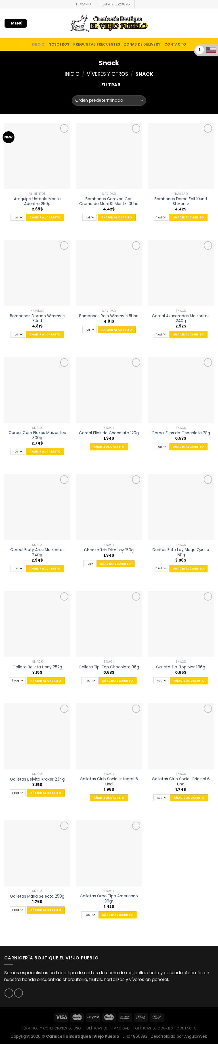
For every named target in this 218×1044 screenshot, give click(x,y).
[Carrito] (211, 23)
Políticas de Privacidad (107, 1028)
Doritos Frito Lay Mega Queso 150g (180, 552)
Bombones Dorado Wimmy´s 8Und (37, 319)
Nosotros (59, 44)
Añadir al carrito (45, 217)
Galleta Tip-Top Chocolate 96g (109, 667)
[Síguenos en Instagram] (144, 4)
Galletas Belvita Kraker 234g (37, 779)
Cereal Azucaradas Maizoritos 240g (180, 319)
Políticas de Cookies (153, 1028)
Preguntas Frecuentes (96, 44)
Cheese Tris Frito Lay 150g (109, 550)
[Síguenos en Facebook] (139, 4)
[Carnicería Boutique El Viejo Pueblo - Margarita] (109, 23)
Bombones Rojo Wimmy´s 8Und (109, 316)
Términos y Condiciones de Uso (51, 1028)
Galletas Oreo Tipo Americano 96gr (109, 899)
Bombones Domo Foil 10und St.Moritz (180, 201)
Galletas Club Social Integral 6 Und (109, 782)
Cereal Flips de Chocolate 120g (109, 433)
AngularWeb (195, 1036)
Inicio (72, 74)
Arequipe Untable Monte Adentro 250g (37, 201)
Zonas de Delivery (142, 44)
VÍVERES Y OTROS (107, 74)
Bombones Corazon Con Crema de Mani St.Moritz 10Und (109, 201)
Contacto (175, 44)
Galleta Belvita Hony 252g (37, 667)
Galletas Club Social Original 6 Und (181, 782)
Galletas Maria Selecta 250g (37, 896)
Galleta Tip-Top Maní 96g (180, 667)
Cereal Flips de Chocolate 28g (181, 433)
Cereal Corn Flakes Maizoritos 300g (37, 435)
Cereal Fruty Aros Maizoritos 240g (37, 552)
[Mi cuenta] (201, 23)
